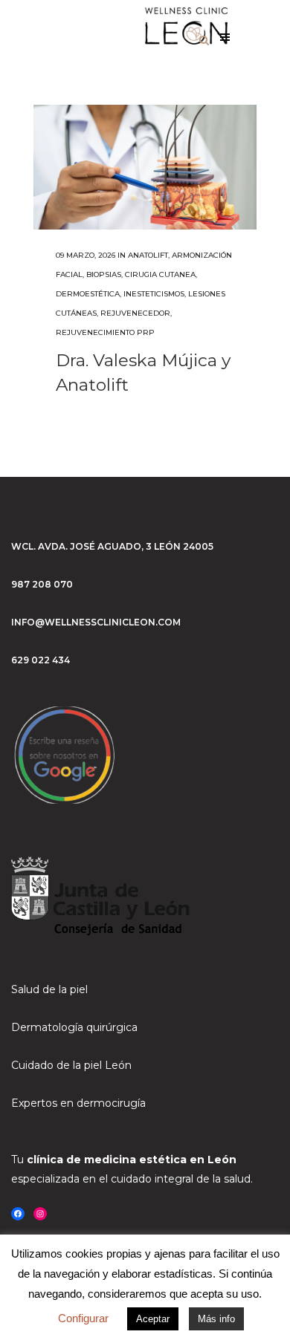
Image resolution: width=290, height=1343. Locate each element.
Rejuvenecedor (135, 313)
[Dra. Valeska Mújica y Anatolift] (145, 167)
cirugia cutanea (160, 274)
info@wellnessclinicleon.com (96, 622)
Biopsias (103, 274)
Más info (216, 1318)
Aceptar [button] (153, 1318)
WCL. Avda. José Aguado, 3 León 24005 (112, 546)
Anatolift (148, 255)
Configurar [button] (83, 1318)
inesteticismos (153, 294)
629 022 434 (40, 660)
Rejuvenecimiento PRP (105, 332)
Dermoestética (88, 294)
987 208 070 (42, 584)
